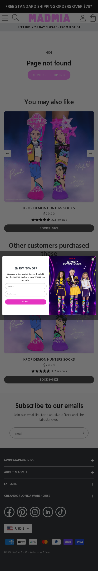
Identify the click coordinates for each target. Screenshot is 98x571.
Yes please (25, 302)
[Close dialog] (93, 258)
